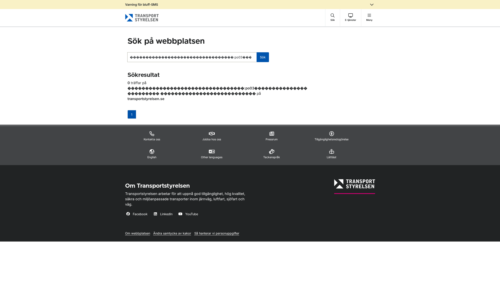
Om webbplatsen (137, 233)
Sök (263, 57)
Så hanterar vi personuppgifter (216, 233)
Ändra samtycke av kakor (172, 233)
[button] (332, 17)
